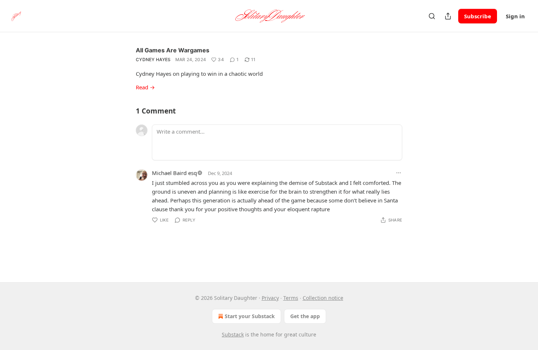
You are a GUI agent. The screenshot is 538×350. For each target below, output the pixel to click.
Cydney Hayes (153, 59)
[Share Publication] (448, 16)
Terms (290, 297)
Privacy (270, 297)
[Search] (432, 16)
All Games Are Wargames (172, 50)
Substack (233, 334)
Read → (145, 87)
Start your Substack (250, 316)
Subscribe (477, 16)
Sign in (515, 16)
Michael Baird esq (174, 172)
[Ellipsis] (398, 173)
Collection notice (323, 297)
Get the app (305, 316)
